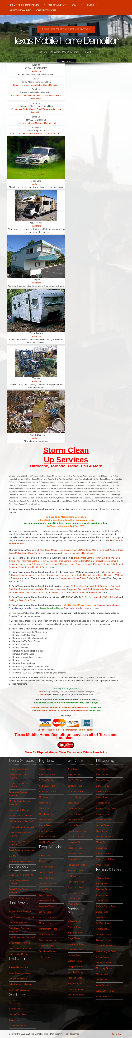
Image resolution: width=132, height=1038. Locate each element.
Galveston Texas (75, 820)
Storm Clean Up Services (21, 861)
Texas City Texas (76, 893)
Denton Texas (102, 917)
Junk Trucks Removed (88, 592)
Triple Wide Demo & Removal (34, 561)
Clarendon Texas (75, 949)
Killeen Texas (102, 957)
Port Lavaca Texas (76, 865)
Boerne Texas (102, 780)
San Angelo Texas (76, 995)
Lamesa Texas (74, 955)
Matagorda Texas (76, 842)
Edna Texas (73, 803)
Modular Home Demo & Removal (64, 561)
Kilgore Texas (45, 889)
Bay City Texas (75, 780)
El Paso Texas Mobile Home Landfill (78, 553)
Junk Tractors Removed (36, 592)
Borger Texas (74, 938)
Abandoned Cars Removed (41, 589)
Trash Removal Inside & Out (32, 567)
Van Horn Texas (46, 842)
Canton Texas (102, 900)
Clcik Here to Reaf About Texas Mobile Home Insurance (36, 133)
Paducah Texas (75, 978)
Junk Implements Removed (100, 589)
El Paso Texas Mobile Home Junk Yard (96, 550)
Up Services (66, 459)
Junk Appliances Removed (107, 586)
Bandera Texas (103, 774)
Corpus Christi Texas (77, 797)
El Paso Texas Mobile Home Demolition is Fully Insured (66, 730)
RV (96, 578)
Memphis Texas (75, 966)
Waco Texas (102, 985)
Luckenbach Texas (105, 836)
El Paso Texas (46, 780)
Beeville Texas (16, 1009)
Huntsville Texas (47, 878)
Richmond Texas (75, 870)
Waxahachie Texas (105, 991)
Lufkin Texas (45, 912)
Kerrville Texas (103, 814)
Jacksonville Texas (48, 883)
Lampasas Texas (104, 820)
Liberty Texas (45, 895)
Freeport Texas (75, 814)
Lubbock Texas (75, 961)
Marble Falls (102, 842)
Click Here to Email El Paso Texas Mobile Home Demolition (59, 707)
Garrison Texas (46, 872)
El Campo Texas (75, 808)
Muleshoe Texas (75, 972)
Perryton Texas (75, 983)
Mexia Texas (102, 974)
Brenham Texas (103, 889)
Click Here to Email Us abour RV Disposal (36, 123)
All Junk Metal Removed (82, 586)
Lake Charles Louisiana (20, 984)
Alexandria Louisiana (18, 967)
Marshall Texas (46, 923)
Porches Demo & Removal (56, 564)
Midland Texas (46, 808)
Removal (64, 575)
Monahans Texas (47, 814)
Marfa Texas (45, 803)
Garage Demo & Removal (30, 564)
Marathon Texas (46, 797)
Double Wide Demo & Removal (88, 558)
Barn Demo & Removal (92, 561)
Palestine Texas (46, 946)
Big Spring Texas (76, 932)
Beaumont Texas (75, 791)
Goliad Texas (15, 1020)
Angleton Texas (75, 774)
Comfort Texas (103, 803)
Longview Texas (46, 906)
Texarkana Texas (47, 951)
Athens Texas (45, 855)
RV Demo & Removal (19, 898)
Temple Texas (102, 979)
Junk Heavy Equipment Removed (71, 589)
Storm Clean (66, 450)
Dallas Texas (102, 912)
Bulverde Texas (103, 791)
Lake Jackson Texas (77, 831)
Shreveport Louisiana (19, 990)
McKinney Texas (104, 968)
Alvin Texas (73, 769)
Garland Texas (103, 929)
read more (36, 71)
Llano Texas (101, 831)
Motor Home (54, 575)
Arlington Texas (103, 878)
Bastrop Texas (103, 883)
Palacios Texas (75, 848)
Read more (66, 62)
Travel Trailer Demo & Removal (19, 891)
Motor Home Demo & (38, 575)
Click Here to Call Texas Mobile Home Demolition (36, 85)
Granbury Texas (103, 940)
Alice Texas (14, 1003)
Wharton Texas (75, 904)
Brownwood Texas (76, 944)
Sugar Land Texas (76, 887)
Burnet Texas (102, 797)
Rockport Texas (75, 876)
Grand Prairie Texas (105, 946)
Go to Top (116, 1034)
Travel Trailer (86, 578)
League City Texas (76, 836)
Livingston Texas (47, 900)
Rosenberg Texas (76, 882)
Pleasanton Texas (17, 1025)
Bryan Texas (102, 895)
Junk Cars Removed (18, 589)
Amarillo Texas (74, 927)
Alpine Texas (45, 769)
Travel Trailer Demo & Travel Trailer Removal (91, 575)
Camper (62, 578)
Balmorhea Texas (47, 774)
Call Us (41, 692)
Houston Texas (75, 825)
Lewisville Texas (103, 962)
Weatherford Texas (105, 996)
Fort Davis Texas (47, 786)
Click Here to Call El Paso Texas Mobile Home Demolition (59, 710)
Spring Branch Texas (106, 859)
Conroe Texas (45, 861)
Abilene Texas (74, 921)
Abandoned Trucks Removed (61, 592)
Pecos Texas (45, 825)
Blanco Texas (102, 786)
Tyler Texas (44, 957)
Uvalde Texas (102, 865)
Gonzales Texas (103, 934)
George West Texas (18, 1014)
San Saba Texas (104, 853)
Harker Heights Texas (106, 951)
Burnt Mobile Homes (18, 769)
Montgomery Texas (48, 929)
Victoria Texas (74, 898)
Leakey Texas (102, 825)
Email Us (42, 695)
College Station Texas (106, 906)
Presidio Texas (46, 831)
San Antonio (101, 848)
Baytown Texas (75, 786)
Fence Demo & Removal (20, 815)
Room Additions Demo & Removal (85, 564)
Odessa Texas (46, 820)
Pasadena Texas (75, 853)
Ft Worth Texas (103, 923)
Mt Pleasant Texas (48, 934)
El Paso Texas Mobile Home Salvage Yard (56, 550)
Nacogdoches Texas (48, 940)
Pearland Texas (75, 859)
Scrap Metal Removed (19, 943)
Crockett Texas (46, 867)
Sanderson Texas (47, 836)
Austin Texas (102, 769)
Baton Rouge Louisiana (20, 973)
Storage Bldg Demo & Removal (19, 843)
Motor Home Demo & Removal (19, 882)
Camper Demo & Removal (21, 875)
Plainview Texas (75, 989)
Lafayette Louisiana (18, 978)
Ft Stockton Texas (47, 791)
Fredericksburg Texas (106, 808)
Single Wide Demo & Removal (18, 785)
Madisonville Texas (48, 917)
